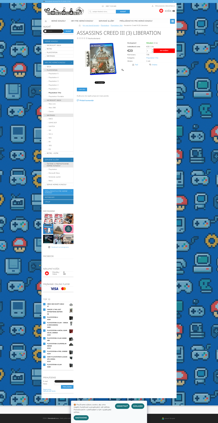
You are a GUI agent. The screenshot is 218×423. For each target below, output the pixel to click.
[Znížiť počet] (152, 52)
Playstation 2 (53, 85)
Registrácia (170, 6)
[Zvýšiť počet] (152, 50)
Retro (49, 49)
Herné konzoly (58, 21)
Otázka (154, 65)
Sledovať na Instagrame (60, 247)
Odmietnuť (122, 406)
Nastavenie (81, 418)
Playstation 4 (53, 77)
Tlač (136, 65)
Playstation (52, 52)
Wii (50, 130)
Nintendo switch (55, 177)
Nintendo (51, 56)
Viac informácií (86, 412)
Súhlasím (138, 406)
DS (50, 149)
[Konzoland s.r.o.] (64, 11)
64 (50, 142)
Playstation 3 (53, 81)
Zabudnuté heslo (49, 391)
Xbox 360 (52, 108)
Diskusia (82, 89)
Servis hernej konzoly (57, 184)
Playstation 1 (53, 89)
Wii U (51, 134)
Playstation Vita (55, 93)
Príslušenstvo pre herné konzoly (136, 21)
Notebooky (50, 197)
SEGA (49, 67)
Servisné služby (106, 21)
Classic (51, 111)
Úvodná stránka (46, 21)
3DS (50, 145)
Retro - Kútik (52, 153)
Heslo (45, 384)
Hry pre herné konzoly (82, 21)
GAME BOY (53, 123)
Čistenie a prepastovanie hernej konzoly (58, 165)
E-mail (45, 381)
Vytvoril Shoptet (169, 418)
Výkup (47, 202)
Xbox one (52, 104)
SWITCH (52, 126)
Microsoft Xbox (54, 45)
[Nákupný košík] (47, 273)
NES (50, 138)
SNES (51, 119)
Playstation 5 (53, 74)
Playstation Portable (56, 96)
